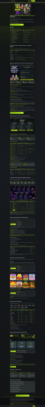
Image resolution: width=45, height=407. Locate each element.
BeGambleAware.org (17, 402)
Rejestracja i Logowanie (14, 32)
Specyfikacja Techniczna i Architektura (15, 31)
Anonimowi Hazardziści (23, 402)
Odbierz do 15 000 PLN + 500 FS (16, 24)
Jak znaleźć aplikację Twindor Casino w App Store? (16, 389)
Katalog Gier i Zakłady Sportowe (15, 37)
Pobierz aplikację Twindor (13, 366)
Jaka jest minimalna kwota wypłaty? (14, 391)
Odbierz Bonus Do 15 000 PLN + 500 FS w (22, 395)
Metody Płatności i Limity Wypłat (15, 38)
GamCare (20, 402)
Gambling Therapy (26, 402)
